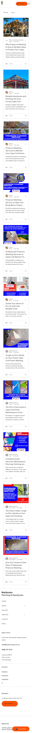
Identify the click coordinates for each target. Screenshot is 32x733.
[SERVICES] (24, 614)
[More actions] (26, 41)
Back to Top (5, 723)
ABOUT (4, 606)
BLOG (3, 623)
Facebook (5, 675)
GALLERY (5, 610)
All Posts (5, 12)
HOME (4, 601)
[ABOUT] (24, 605)
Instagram (5, 679)
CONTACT (5, 619)
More (13, 12)
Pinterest (4, 672)
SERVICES (5, 614)
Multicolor (7, 592)
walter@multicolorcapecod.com (11, 644)
